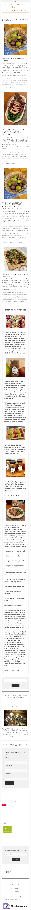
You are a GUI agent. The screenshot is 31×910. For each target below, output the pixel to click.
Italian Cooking (11, 297)
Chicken (17, 224)
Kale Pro (21, 896)
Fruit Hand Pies (12, 231)
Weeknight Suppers (23, 161)
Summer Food (18, 239)
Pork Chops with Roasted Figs (10, 237)
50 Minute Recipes (12, 151)
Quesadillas (9, 159)
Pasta (14, 84)
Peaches (20, 235)
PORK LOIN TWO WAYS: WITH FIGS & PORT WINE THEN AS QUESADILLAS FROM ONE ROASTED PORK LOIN (15, 132)
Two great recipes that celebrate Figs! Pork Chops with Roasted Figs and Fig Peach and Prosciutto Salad (14, 206)
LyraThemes (22, 899)
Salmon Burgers (22, 85)
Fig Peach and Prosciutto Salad (15, 230)
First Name (8, 765)
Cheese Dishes (21, 292)
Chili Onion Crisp (18, 226)
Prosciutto (14, 85)
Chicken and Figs (5, 78)
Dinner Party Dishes (11, 228)
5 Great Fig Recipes (6, 75)
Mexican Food (15, 154)
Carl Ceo (16, 292)
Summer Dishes (12, 239)
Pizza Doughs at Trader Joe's (16, 299)
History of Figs (10, 84)
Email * (7, 757)
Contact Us (15, 892)
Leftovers (4, 154)
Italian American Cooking (13, 296)
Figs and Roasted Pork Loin (20, 82)
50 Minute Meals (5, 151)
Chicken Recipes (18, 78)
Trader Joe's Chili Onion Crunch (17, 240)
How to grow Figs (8, 233)
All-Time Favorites (13, 75)
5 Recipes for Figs (5, 224)
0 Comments (12, 87)
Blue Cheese (11, 292)
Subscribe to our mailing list (15, 851)
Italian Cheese (5, 297)
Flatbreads (20, 294)
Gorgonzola (24, 294)
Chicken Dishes (12, 78)
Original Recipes (20, 233)
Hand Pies (23, 231)
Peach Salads (18, 84)
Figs (13, 82)
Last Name (8, 773)
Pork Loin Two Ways (10, 158)
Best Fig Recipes (20, 75)
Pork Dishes (24, 156)
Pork (21, 156)
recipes (9, 831)
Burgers (24, 77)
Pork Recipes (16, 158)
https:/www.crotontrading (12, 670)
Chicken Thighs (25, 78)
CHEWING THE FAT (15, 5)
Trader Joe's (9, 240)
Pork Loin (4, 158)
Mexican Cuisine (9, 154)
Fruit (7, 231)
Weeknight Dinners (6, 161)
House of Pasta (5, 296)
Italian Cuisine (16, 297)
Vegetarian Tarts (15, 301)
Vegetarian (9, 301)
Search (15, 685)
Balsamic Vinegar (5, 292)
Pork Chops (23, 84)
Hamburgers (4, 84)
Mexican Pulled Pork (22, 154)
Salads (17, 85)
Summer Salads (24, 239)
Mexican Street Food (6, 156)
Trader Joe (4, 240)
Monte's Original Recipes (15, 156)
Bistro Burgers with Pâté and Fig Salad (15, 77)
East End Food (17, 228)
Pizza (10, 299)
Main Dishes (14, 233)
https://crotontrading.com (12, 495)
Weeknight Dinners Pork (14, 161)
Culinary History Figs (6, 80)
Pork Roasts (21, 158)
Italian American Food (22, 296)
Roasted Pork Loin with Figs (17, 159)
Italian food (22, 297)
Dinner (17, 151)
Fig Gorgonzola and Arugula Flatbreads (18, 80)
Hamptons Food (18, 231)
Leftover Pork (24, 152)
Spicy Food (25, 159)
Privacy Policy (15, 888)
